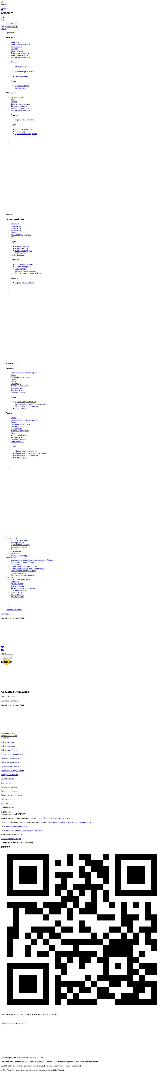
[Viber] (6, 808)
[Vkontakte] (8, 808)
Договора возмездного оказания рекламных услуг (70, 822)
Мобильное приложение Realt (13, 1023)
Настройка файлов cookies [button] (11, 835)
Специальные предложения (12, 771)
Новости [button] (9, 577)
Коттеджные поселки (9, 775)
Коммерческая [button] (11, 363)
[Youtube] (12, 808)
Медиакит (5, 803)
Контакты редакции (9, 787)
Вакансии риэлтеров (9, 791)
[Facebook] (10, 808)
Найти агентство (8, 746)
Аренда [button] (9, 214)
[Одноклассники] (14, 808)
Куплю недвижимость (10, 758)
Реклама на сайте (8, 733)
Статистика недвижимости (12, 754)
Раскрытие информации (11, 839)
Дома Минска (6, 783)
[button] (82, 10)
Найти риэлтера (7, 742)
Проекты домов (7, 779)
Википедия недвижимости (12, 795)
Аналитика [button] (10, 558)
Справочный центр (14, 610)
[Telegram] (4, 808)
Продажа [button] (9, 33)
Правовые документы (10, 766)
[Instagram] (2, 808)
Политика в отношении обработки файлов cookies (21, 830)
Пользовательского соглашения (57, 818)
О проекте (5, 738)
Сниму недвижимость (10, 762)
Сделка (6, 614)
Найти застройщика (9, 750)
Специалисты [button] (11, 538)
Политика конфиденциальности (14, 826)
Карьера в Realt (7, 799)
